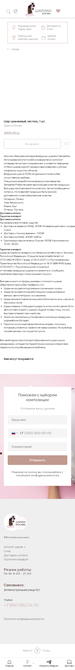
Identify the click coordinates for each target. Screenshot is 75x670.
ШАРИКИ (43, 11)
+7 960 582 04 (18, 605)
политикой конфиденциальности (37, 475)
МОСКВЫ (46, 14)
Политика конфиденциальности (24, 619)
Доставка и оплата (16, 555)
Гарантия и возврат (16, 559)
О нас (7, 551)
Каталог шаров (13, 547)
